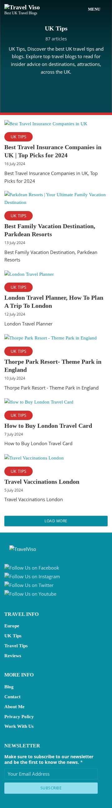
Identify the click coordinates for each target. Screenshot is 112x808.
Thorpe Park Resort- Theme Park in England (52, 365)
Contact (12, 696)
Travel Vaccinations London (41, 481)
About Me (14, 706)
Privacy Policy (19, 716)
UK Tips (18, 137)
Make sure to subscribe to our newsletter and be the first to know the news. (48, 759)
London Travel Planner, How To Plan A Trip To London (53, 301)
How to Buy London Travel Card (48, 425)
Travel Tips (16, 645)
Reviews (12, 655)
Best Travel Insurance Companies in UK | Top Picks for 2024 (52, 151)
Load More (56, 521)
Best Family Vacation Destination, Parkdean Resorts (49, 230)
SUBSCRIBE (51, 788)
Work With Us (19, 726)
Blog (9, 686)
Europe (11, 625)
